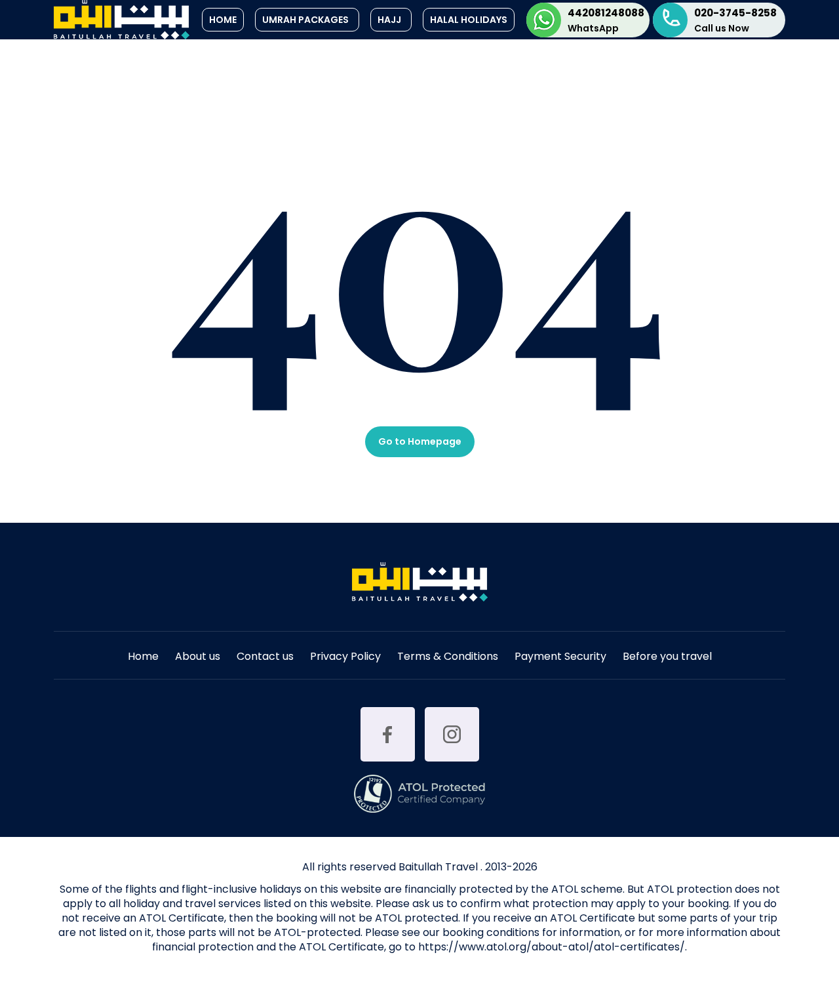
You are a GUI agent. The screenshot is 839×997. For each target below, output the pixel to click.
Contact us (265, 657)
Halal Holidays (468, 19)
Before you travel (667, 657)
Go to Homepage (419, 441)
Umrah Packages (305, 19)
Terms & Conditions (447, 657)
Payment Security (560, 657)
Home (223, 19)
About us (197, 657)
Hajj (389, 19)
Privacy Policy (345, 657)
